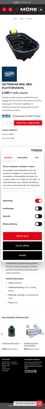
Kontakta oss (39, 366)
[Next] (43, 338)
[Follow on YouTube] (35, 371)
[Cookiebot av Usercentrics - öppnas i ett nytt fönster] (31, 150)
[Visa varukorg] (41, 10)
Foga (12, 138)
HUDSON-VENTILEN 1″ (11, 343)
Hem (15, 19)
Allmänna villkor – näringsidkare (10, 363)
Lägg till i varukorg (28, 123)
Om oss (26, 367)
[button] (4, 10)
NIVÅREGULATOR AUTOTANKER (31, 344)
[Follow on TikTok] (32, 371)
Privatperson (25, 2)
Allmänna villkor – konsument (9, 362)
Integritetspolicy (6, 369)
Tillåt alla (22, 236)
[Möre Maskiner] (25, 9)
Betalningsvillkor (6, 365)
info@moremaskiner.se (30, 366)
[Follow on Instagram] (29, 371)
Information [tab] (22, 157)
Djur (21, 19)
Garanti (4, 367)
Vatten (29, 19)
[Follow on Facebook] (25, 371)
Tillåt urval (22, 246)
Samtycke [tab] (8, 157)
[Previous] (2, 338)
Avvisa (22, 255)
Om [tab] (36, 157)
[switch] (38, 208)
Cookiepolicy (5, 370)
